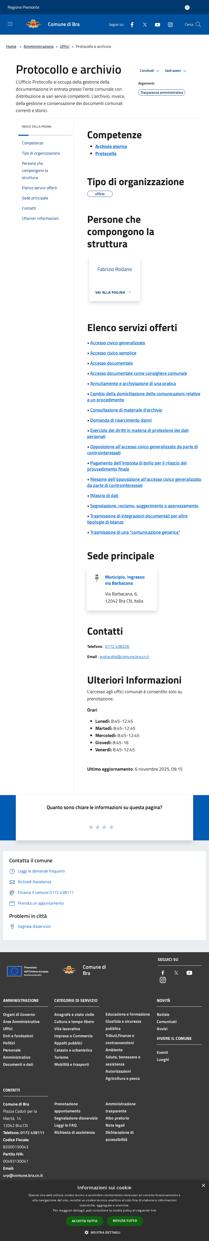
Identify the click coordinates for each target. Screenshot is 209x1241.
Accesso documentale (111, 363)
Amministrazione (39, 46)
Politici (9, 1043)
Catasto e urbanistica (73, 1050)
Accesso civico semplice (113, 352)
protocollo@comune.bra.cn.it (124, 656)
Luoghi (163, 1059)
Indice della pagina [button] (36, 126)
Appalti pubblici (68, 1043)
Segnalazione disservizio (76, 1118)
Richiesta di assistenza (74, 1132)
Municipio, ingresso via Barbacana (125, 580)
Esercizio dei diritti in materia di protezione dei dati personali (138, 433)
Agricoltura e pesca (123, 1078)
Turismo (61, 1057)
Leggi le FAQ (65, 1125)
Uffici (64, 46)
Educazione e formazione (128, 1014)
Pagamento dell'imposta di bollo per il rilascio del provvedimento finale (137, 465)
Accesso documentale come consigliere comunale (138, 373)
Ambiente (114, 1050)
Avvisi (162, 1029)
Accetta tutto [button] (85, 1221)
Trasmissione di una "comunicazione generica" (135, 532)
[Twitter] (143, 24)
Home (11, 46)
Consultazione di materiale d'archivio (126, 409)
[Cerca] (198, 24)
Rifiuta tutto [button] (125, 1221)
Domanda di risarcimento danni (121, 420)
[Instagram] (168, 24)
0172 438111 (32, 1132)
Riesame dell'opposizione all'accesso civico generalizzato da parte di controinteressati (144, 482)
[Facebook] (130, 24)
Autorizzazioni (118, 1071)
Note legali (115, 1125)
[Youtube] (155, 24)
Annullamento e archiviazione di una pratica (133, 383)
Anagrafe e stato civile (74, 1014)
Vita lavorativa (67, 1029)
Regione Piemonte (23, 7)
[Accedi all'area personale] (187, 8)
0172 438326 (117, 646)
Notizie (163, 1014)
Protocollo (105, 153)
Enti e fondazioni (18, 1036)
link (153, 1210)
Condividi (147, 70)
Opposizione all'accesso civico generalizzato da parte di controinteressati (142, 449)
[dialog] (104, 1210)
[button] (104, 1232)
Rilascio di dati (104, 495)
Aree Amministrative (21, 1021)
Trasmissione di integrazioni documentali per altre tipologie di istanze (137, 518)
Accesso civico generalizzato (117, 342)
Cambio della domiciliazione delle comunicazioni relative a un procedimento (143, 396)
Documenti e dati (18, 1064)
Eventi (162, 1052)
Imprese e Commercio (73, 1036)
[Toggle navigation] (10, 24)
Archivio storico (111, 146)
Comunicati (167, 1021)
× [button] (203, 1186)
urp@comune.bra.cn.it (23, 1175)
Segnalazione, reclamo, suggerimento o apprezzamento (144, 505)
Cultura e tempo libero (74, 1021)
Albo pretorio (117, 1118)
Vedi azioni (173, 70)
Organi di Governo (19, 1014)
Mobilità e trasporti (71, 1064)
